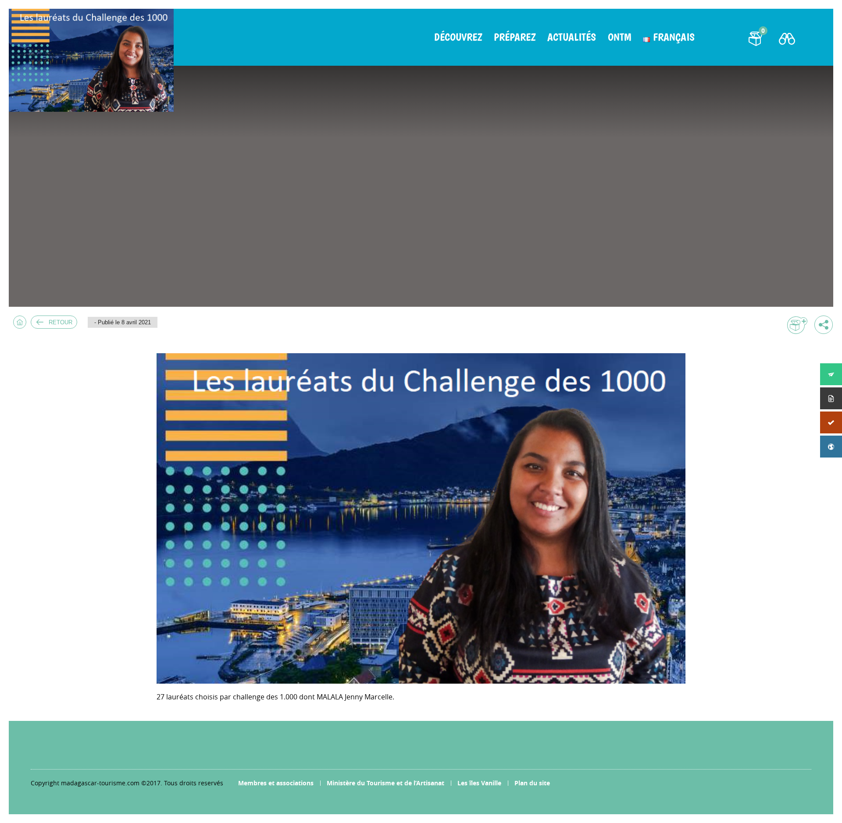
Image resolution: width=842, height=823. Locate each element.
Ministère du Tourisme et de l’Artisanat (385, 783)
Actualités (571, 37)
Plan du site (532, 783)
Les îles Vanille (479, 783)
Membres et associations (276, 783)
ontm (619, 37)
